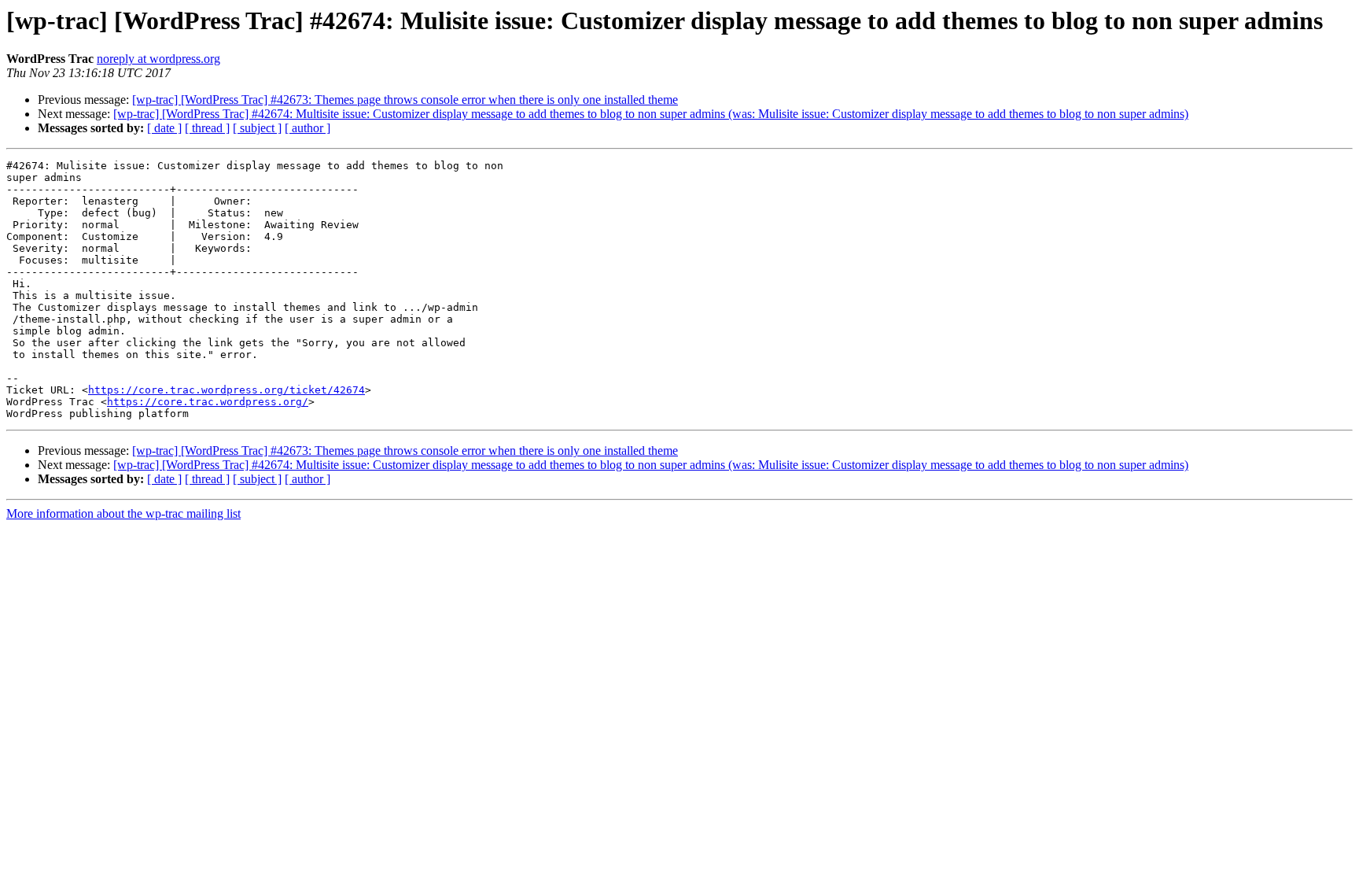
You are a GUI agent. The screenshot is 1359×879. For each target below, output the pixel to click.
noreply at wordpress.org (158, 58)
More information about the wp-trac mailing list (123, 513)
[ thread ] (207, 128)
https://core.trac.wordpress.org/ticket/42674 (226, 390)
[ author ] (307, 128)
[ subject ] (257, 128)
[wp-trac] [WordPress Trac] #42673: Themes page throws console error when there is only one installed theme (405, 99)
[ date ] (164, 128)
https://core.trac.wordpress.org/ (207, 402)
